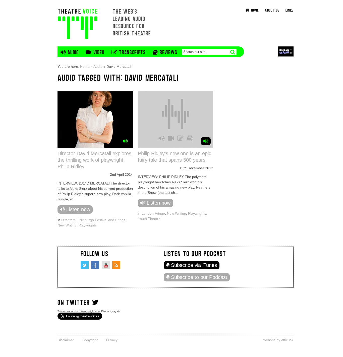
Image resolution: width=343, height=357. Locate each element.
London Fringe (153, 213)
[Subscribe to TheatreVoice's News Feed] (116, 265)
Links (289, 10)
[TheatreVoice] (78, 23)
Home (85, 67)
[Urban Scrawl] (286, 51)
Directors (68, 220)
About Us (272, 10)
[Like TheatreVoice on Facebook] (95, 265)
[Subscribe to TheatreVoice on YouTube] (106, 265)
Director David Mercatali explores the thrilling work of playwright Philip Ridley (94, 160)
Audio (97, 67)
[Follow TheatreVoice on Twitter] (85, 265)
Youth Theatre (149, 219)
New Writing (67, 225)
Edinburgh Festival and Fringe (102, 220)
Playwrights (88, 225)
